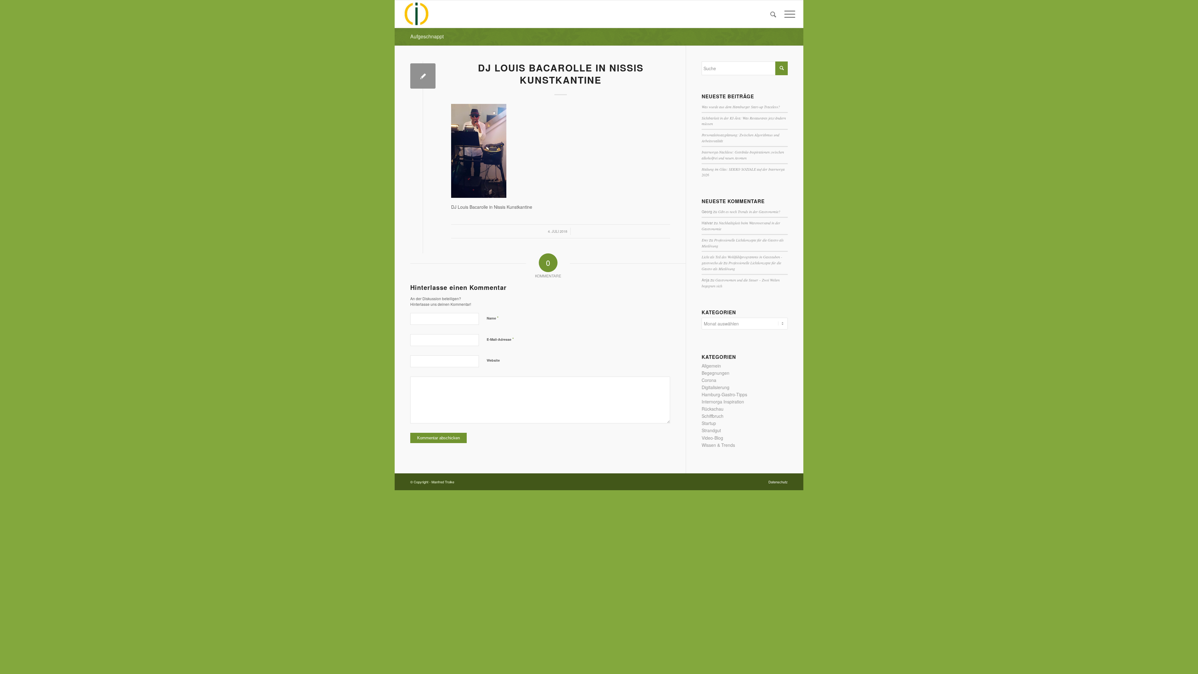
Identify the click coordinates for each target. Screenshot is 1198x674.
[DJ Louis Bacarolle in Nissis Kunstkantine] (423, 76)
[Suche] (773, 14)
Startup (709, 423)
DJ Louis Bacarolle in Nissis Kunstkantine (561, 73)
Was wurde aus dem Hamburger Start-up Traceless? (741, 106)
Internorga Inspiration (723, 401)
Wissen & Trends (718, 445)
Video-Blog (712, 438)
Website (493, 360)
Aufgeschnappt (427, 36)
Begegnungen (715, 373)
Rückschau (712, 409)
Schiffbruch (712, 416)
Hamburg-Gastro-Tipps (724, 394)
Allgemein (711, 366)
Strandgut (711, 430)
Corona (709, 380)
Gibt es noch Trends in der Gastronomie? (749, 211)
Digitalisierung (715, 387)
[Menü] (787, 14)
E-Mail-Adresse (500, 339)
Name (493, 318)
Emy (705, 239)
